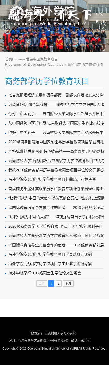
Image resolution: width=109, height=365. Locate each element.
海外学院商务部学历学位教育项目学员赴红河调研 (50, 254)
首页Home (13, 59)
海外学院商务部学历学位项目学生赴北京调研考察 (50, 263)
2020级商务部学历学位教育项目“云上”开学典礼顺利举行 (55, 226)
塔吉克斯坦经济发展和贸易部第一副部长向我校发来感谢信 (57, 95)
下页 (68, 283)
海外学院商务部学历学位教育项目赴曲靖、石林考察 (52, 179)
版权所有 (36, 333)
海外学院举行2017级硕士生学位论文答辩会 (44, 273)
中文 (99, 14)
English (102, 21)
